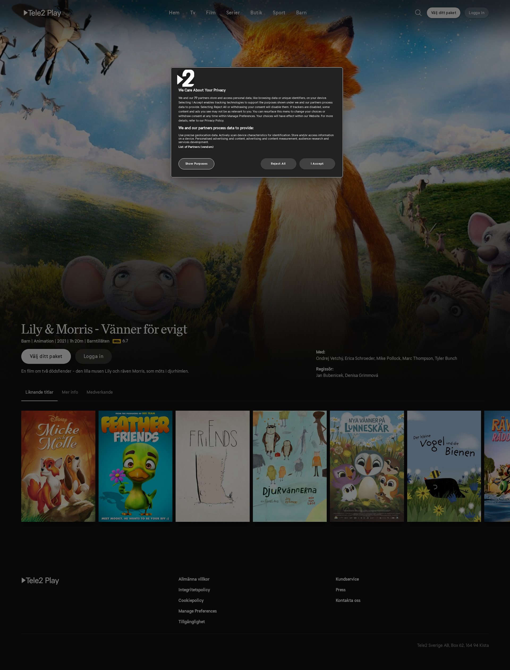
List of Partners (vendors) (196, 146)
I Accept (317, 163)
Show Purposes (196, 163)
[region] (257, 122)
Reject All (278, 163)
